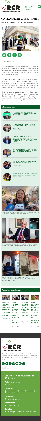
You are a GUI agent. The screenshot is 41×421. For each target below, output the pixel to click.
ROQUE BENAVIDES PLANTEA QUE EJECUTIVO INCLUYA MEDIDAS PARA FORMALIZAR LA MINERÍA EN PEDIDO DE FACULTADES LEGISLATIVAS (20, 245)
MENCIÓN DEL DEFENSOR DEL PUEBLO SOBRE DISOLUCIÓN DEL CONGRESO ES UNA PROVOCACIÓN (24, 163)
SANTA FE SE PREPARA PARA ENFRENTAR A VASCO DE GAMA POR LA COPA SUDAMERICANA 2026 (24, 174)
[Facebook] (3, 363)
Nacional (30, 23)
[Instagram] (10, 363)
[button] (4, 55)
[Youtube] (13, 363)
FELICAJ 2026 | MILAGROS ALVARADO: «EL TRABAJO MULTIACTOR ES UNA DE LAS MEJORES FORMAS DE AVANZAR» (20, 213)
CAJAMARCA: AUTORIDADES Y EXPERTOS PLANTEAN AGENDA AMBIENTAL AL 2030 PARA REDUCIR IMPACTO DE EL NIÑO (24, 113)
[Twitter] (6, 363)
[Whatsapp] (16, 363)
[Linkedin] (20, 363)
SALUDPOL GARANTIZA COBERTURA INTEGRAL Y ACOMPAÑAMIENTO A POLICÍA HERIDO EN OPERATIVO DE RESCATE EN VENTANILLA (18, 278)
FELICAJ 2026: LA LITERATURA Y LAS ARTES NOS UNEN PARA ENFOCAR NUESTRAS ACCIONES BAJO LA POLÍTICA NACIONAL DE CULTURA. (24, 150)
